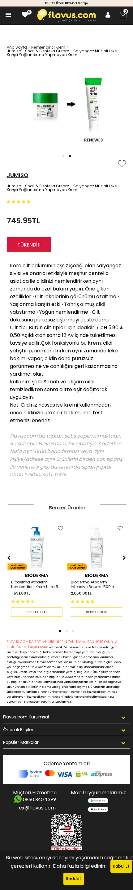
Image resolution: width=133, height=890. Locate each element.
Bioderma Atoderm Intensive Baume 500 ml (94, 584)
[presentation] (3, 567)
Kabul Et (121, 866)
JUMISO (17, 175)
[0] (25, 15)
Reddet (73, 879)
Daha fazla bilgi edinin (79, 866)
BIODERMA (36, 575)
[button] (63, 156)
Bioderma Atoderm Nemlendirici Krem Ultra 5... (36, 584)
